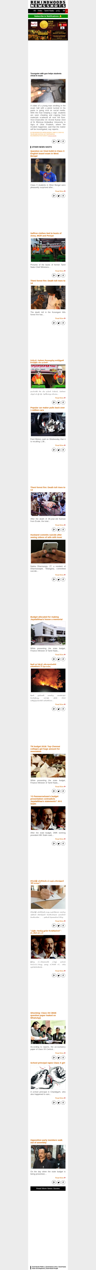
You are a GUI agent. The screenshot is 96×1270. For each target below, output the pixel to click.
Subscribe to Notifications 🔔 (48, 16)
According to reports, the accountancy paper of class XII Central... (48, 1048)
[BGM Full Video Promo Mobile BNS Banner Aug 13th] (48, 40)
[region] (48, 57)
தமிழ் (58, 11)
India (40, 11)
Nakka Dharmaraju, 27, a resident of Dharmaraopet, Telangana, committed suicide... (48, 568)
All (34, 11)
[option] (34, 12)
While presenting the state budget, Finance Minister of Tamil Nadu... (48, 649)
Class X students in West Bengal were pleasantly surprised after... (48, 186)
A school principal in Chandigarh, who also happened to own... (48, 1093)
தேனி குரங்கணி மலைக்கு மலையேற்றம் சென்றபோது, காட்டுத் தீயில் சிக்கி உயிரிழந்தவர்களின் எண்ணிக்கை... (48, 697)
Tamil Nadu (49, 11)
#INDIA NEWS (52, 135)
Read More (59, 191)
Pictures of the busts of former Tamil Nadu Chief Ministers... (48, 266)
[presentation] (66, 11)
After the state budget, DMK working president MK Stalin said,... (48, 834)
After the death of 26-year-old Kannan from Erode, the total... (48, 520)
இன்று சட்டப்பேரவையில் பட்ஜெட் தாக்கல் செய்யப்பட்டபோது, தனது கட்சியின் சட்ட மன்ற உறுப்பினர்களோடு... (48, 964)
